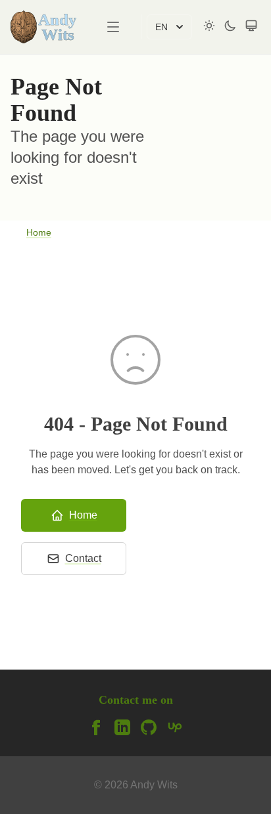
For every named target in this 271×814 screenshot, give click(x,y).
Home (38, 232)
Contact (83, 558)
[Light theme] (210, 27)
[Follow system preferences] (252, 27)
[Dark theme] (231, 27)
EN (161, 27)
